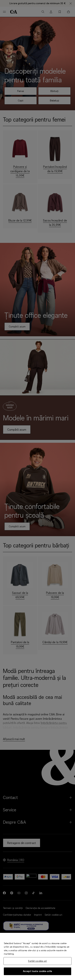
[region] (37, 955)
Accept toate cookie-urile (37, 971)
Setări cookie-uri (37, 960)
